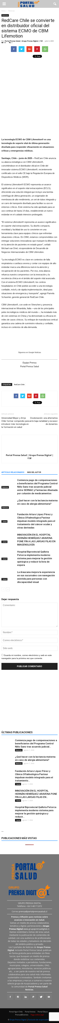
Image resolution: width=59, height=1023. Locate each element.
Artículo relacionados (12, 472)
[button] (55, 4)
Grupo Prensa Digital (18, 1019)
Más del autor (34, 472)
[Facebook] (10, 997)
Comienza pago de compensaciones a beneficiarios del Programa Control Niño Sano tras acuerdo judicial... (36, 743)
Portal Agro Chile (16, 1011)
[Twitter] (41, 997)
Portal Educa (43, 1011)
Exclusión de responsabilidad (39, 1019)
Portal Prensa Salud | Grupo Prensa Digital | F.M (24, 41)
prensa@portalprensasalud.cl (33, 911)
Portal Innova (30, 1011)
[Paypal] (33, 997)
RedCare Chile (19, 384)
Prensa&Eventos (21, 1014)
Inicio (3, 11)
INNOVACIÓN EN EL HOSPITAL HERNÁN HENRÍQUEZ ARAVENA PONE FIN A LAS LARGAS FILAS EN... (36, 793)
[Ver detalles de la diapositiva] (29, 117)
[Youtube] (49, 997)
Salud (4, 521)
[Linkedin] (25, 997)
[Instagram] (18, 997)
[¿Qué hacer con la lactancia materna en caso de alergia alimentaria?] (8, 504)
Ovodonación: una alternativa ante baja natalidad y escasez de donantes (44, 421)
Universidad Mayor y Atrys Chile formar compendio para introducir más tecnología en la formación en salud (15, 422)
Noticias (5, 15)
